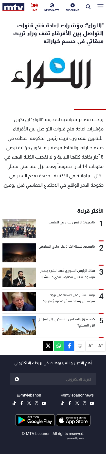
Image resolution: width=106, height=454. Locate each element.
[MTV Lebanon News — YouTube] (92, 403)
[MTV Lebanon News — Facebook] (69, 403)
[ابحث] (88, 7)
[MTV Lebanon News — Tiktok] (62, 403)
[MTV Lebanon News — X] (77, 403)
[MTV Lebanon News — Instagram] (84, 403)
